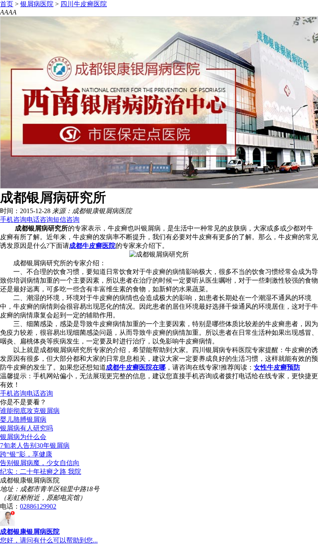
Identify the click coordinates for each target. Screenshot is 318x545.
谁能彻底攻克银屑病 (30, 410)
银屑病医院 (36, 3)
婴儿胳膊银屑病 (23, 419)
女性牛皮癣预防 (277, 367)
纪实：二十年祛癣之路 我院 (40, 471)
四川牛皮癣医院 (83, 3)
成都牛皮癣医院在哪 (136, 367)
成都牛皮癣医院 (92, 245)
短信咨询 (66, 219)
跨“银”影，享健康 (26, 454)
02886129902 (38, 506)
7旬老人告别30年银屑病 (35, 445)
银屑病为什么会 (23, 436)
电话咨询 (39, 219)
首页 (6, 3)
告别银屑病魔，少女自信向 (40, 462)
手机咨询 (13, 219)
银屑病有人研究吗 (26, 428)
